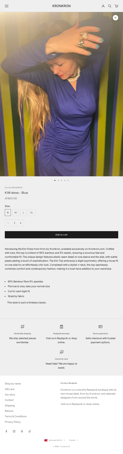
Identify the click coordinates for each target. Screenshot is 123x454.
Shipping (10, 405)
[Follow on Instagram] (14, 431)
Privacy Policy (13, 421)
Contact (9, 399)
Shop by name (13, 383)
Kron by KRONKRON (13, 187)
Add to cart (61, 234)
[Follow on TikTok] (29, 431)
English (72, 440)
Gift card (9, 389)
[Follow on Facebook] (6, 431)
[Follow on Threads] (21, 431)
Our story (10, 394)
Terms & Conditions (16, 416)
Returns (9, 410)
